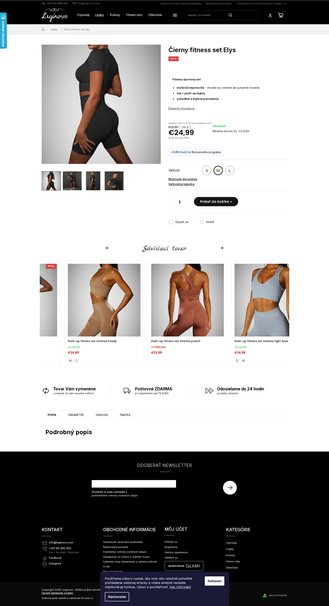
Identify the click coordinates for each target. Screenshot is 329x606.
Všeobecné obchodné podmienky (180, 3)
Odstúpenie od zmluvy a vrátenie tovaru (126, 556)
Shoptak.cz (87, 598)
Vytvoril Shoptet (278, 595)
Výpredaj (231, 542)
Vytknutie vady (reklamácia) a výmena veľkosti (130, 561)
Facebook (55, 557)
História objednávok (176, 552)
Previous (107, 248)
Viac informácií (180, 587)
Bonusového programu (206, 152)
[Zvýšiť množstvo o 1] (187, 202)
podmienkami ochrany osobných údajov (115, 495)
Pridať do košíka (214, 201)
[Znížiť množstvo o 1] (172, 202)
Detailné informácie (181, 108)
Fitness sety (233, 561)
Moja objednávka (113, 571)
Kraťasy (230, 555)
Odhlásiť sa (171, 557)
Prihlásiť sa (231, 487)
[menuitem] (83, 15)
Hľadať (232, 15)
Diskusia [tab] (102, 415)
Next (222, 248)
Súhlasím (214, 581)
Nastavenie (117, 597)
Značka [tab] (125, 415)
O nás (106, 566)
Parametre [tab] (76, 415)
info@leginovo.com (61, 542)
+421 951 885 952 (60, 548)
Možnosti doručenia (182, 179)
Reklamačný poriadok (219, 3)
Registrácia (171, 547)
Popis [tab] (52, 415)
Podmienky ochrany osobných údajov (259, 3)
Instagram (55, 563)
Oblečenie (232, 567)
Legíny (230, 549)
